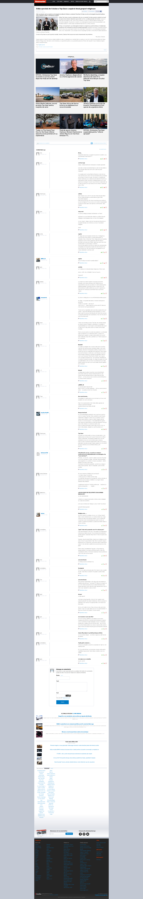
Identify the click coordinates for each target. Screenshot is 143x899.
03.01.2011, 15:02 (43, 371)
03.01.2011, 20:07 (44, 595)
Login (89, 1)
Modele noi (51, 786)
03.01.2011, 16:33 (44, 454)
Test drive (98, 845)
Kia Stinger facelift (84, 877)
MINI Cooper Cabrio (68, 864)
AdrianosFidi (44, 452)
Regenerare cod (66, 697)
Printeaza (85, 11)
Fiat (36, 861)
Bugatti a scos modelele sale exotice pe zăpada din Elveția (75, 716)
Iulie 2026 (98, 853)
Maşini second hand (101, 842)
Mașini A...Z (49, 878)
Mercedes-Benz (50, 847)
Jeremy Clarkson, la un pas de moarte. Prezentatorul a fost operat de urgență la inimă (94, 105)
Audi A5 (65, 866)
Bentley (37, 850)
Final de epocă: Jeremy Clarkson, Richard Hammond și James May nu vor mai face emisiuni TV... (71, 132)
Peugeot (48, 855)
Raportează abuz (83, 158)
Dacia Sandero (83, 887)
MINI (48, 849)
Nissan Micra (83, 858)
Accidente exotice (41, 770)
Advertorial (41, 772)
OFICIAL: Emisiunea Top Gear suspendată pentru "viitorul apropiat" (94, 132)
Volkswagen (49, 875)
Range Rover (49, 858)
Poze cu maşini (99, 847)
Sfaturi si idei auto (51, 801)
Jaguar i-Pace (83, 864)
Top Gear (40, 46)
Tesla (48, 872)
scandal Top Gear (49, 46)
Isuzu (36, 869)
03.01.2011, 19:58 (44, 581)
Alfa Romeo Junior (68, 887)
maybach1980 (45, 412)
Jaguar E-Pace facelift (85, 868)
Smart (48, 866)
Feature (41, 806)
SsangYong (49, 868)
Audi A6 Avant (67, 861)
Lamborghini (38, 875)
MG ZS (65, 872)
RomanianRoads (51, 800)
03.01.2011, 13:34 (44, 260)
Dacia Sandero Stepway (85, 850)
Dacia (36, 857)
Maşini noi (38, 840)
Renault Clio (66, 850)
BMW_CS (43, 258)
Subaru (48, 869)
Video (51, 814)
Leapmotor (37, 878)
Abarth (36, 844)
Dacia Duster (83, 885)
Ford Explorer (83, 844)
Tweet (105, 49)
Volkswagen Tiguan (68, 844)
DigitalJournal (41, 44)
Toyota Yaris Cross (84, 853)
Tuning (51, 809)
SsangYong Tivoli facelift (85, 874)
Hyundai (37, 868)
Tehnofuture (51, 806)
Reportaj (51, 798)
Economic (41, 795)
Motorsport (51, 787)
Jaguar (37, 871)
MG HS (65, 869)
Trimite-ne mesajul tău (101, 895)
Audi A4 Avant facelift (85, 876)
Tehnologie (51, 808)
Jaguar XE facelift (84, 870)
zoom (55, 28)
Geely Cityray (67, 849)
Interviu (51, 772)
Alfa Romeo (38, 846)
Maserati (48, 844)
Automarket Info (41, 783)
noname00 (44, 297)
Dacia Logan (83, 888)
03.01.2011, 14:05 (44, 324)
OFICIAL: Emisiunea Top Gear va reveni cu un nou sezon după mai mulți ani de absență (46, 76)
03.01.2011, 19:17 (43, 569)
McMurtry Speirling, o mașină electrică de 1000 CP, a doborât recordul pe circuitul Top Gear (93, 77)
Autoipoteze (41, 781)
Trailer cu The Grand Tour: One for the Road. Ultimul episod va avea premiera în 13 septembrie (46, 132)
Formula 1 (41, 808)
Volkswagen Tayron (68, 870)
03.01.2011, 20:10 (43, 634)
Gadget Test (41, 811)
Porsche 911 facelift (68, 878)
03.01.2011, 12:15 (43, 164)
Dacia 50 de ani (41, 789)
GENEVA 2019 (41, 815)
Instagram (84, 834)
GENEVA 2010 (41, 814)
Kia (36, 874)
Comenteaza (92, 11)
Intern (51, 770)
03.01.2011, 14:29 (43, 346)
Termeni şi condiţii (54, 894)
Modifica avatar (52, 671)
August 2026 (99, 852)
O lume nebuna (76, 713)
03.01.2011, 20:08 (44, 618)
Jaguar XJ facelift (84, 852)
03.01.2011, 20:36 (44, 660)
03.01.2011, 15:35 (44, 413)
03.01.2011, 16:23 (43, 434)
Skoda (48, 864)
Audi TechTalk (41, 778)
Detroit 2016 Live (41, 790)
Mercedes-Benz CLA (68, 846)
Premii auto (51, 797)
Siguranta (51, 803)
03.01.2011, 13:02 (43, 195)
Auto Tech (41, 780)
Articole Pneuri (41, 776)
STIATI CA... (51, 804)
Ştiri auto (98, 844)
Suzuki (48, 871)
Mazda (48, 846)
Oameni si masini (51, 790)
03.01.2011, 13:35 (43, 268)
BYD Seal (66, 847)
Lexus (36, 880)
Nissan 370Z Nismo (84, 846)
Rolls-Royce (49, 861)
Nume (58, 675)
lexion (42, 513)
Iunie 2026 (98, 855)
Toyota (48, 874)
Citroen (37, 854)
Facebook (80, 834)
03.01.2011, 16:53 (44, 514)
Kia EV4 (65, 860)
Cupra (36, 855)
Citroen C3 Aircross (68, 863)
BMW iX (82, 882)
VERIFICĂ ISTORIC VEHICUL (82, 1)
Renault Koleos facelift (85, 883)
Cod (57, 692)
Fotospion (41, 809)
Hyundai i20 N (83, 862)
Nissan (48, 852)
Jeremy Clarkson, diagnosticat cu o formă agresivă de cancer (71, 76)
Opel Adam (51, 792)
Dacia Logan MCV (84, 890)
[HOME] (40, 1)
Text (57, 681)
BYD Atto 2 (66, 852)
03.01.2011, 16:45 (44, 493)
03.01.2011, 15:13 (43, 386)
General (41, 812)
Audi (36, 849)
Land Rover (38, 877)
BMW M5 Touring (68, 858)
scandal (44, 46)
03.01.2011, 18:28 (43, 530)
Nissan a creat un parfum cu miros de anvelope (75, 731)
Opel (48, 854)
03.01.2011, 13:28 (43, 235)
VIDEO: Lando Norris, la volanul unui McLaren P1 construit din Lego (75, 724)
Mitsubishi (49, 850)
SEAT (48, 863)
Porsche (48, 857)
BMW (36, 852)
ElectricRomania (41, 801)
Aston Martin (38, 847)
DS (36, 858)
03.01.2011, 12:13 (43, 154)
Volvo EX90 (66, 876)
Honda (36, 866)
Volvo (48, 877)
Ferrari (36, 860)
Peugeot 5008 (67, 867)
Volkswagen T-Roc (68, 854)
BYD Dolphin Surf (68, 880)
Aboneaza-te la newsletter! (44, 143)
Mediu (51, 778)
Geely (36, 864)
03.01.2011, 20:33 (43, 644)
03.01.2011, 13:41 (43, 283)
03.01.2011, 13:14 (43, 212)
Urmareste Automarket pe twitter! (99, 143)
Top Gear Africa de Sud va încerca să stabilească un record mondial (69, 105)
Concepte (41, 784)
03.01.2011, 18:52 (43, 561)
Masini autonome (51, 773)
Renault (48, 860)
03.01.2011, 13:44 (44, 298)
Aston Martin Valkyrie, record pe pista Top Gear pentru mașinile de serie (46, 105)
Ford (36, 863)
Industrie (41, 817)
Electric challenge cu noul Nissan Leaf (41, 798)
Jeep (36, 872)
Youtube (87, 834)
